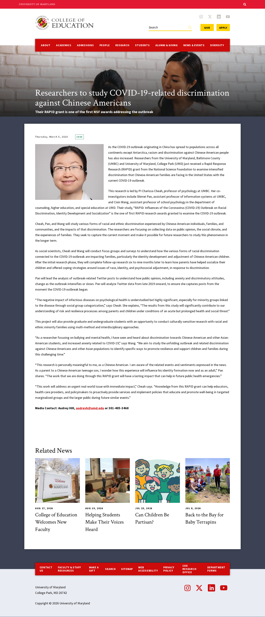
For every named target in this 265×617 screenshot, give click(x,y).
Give (207, 27)
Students (142, 45)
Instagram (201, 17)
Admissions (85, 45)
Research (122, 45)
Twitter (210, 17)
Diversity (217, 45)
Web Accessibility (148, 569)
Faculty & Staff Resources (69, 569)
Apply (223, 27)
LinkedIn (219, 17)
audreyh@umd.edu (90, 408)
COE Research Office (189, 569)
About (45, 45)
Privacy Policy (168, 569)
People (105, 45)
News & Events (194, 45)
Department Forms (216, 569)
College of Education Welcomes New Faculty (56, 522)
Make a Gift (94, 569)
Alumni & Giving (166, 45)
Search (152, 23)
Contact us (46, 569)
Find (190, 28)
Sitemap (127, 569)
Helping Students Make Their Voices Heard (104, 522)
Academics (63, 45)
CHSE (79, 136)
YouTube (228, 17)
